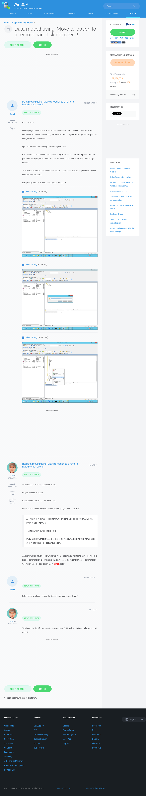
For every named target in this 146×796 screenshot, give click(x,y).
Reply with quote (31, 112)
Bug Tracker (39, 748)
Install (90, 13)
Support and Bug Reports (23, 22)
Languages (9, 752)
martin (11, 475)
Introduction (49, 13)
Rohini (12, 114)
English (133, 719)
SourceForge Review (118, 95)
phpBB (66, 743)
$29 (116, 38)
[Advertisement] (52, 76)
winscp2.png (31, 264)
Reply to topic (18, 45)
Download (71, 13)
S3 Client (8, 748)
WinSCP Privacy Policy (95, 788)
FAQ (35, 730)
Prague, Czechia (12, 502)
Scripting (8, 756)
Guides (7, 730)
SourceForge (68, 730)
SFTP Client (9, 739)
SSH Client (8, 743)
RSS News (96, 748)
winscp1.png (31, 337)
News (30, 13)
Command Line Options (14, 765)
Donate (122, 32)
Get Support (39, 725)
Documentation (111, 13)
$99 (126, 38)
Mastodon (96, 734)
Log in (42, 45)
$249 (132, 38)
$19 (111, 38)
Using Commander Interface (120, 177)
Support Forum (40, 739)
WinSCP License (64, 788)
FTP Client (8, 734)
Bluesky (95, 739)
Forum (133, 13)
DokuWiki (67, 739)
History (37, 743)
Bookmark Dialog (116, 214)
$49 (121, 38)
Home (13, 13)
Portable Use (9, 770)
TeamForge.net (69, 734)
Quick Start (9, 725)
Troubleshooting (41, 734)
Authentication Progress (119, 191)
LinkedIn (96, 743)
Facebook (96, 725)
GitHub (66, 725)
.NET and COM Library (13, 761)
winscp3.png (31, 191)
